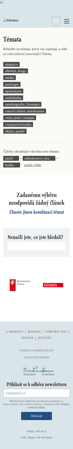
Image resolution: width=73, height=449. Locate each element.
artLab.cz (41, 431)
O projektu (14, 331)
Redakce (34, 331)
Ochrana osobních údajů (36, 350)
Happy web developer (40, 437)
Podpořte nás (56, 331)
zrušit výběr (32, 165)
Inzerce (27, 337)
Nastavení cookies (36, 357)
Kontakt (45, 337)
